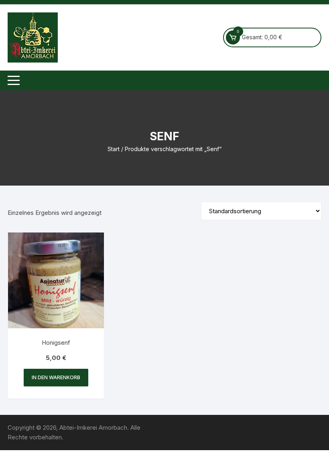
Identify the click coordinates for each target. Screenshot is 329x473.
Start (114, 149)
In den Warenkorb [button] (56, 377)
